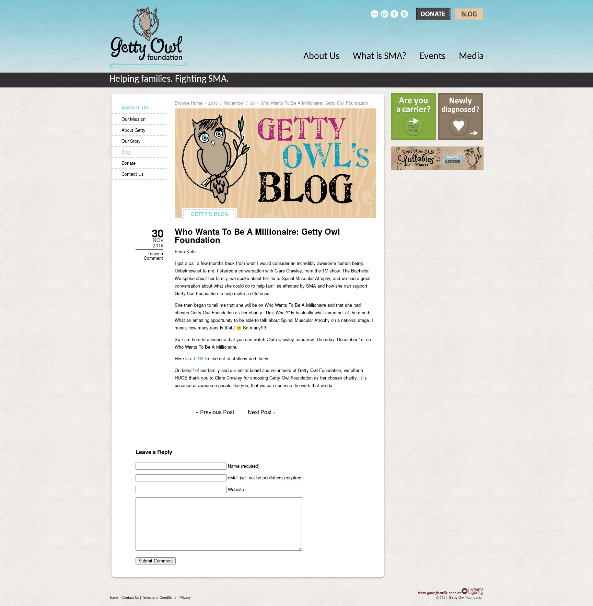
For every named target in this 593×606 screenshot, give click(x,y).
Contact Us (132, 174)
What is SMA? (379, 56)
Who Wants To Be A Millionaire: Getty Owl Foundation (257, 235)
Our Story (131, 141)
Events (432, 56)
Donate (128, 163)
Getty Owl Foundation (148, 38)
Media (471, 56)
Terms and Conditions (159, 597)
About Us (321, 56)
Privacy (185, 597)
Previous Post (217, 412)
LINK (199, 358)
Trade (113, 597)
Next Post (259, 412)
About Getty (133, 130)
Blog (125, 152)
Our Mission (133, 119)
